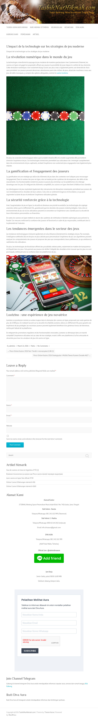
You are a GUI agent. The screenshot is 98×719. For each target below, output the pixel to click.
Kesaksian (69, 27)
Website (9, 426)
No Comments (43, 346)
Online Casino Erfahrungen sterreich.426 (20, 482)
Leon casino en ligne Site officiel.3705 (19, 478)
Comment (10, 376)
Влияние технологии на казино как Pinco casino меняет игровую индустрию (34, 474)
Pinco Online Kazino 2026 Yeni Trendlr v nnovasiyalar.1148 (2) (31, 351)
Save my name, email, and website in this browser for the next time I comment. (34, 439)
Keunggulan (56, 27)
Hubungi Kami (12, 34)
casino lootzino (62, 73)
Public (33, 346)
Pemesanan (25, 34)
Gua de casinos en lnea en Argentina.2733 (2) (22, 470)
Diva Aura (80, 27)
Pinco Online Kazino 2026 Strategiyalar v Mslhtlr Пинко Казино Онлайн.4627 (61, 355)
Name (9, 405)
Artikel (36, 34)
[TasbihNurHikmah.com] (49, 1)
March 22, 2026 (23, 346)
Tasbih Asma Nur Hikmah (17, 27)
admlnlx (12, 346)
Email (8, 415)
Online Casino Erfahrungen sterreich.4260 (21, 486)
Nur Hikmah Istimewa (39, 27)
